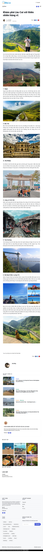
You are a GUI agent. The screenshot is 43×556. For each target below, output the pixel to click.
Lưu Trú (4, 526)
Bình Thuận (14, 535)
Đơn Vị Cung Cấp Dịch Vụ (7, 524)
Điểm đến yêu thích (15, 526)
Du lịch (4, 538)
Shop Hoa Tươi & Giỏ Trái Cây (7, 476)
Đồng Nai (11, 531)
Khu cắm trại (16, 524)
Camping (12, 533)
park (9, 526)
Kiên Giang (5, 540)
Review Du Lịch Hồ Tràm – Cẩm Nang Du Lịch (25, 402)
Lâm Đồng (10, 538)
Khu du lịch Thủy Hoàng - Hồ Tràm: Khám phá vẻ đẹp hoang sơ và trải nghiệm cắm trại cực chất (27, 391)
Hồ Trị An (10, 540)
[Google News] (38, 6)
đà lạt (15, 538)
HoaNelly (3, 474)
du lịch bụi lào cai (8, 353)
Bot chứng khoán (5, 475)
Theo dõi (37, 524)
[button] (4, 6)
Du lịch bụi (5, 531)
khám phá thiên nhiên (16, 353)
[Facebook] (36, 6)
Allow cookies (25, 550)
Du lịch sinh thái (6, 533)
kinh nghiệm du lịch (6, 535)
